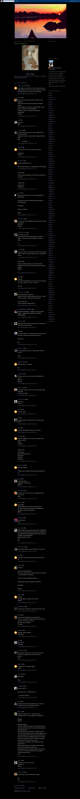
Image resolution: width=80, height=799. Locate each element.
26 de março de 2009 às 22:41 (27, 590)
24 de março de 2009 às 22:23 (27, 327)
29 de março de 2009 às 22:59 (27, 756)
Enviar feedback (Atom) (25, 791)
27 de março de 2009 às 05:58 (27, 611)
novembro (51, 117)
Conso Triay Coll (21, 399)
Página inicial (32, 788)
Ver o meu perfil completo (57, 86)
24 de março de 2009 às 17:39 (27, 179)
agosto (50, 143)
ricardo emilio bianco (22, 85)
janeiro (50, 112)
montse (19, 615)
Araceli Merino (21, 606)
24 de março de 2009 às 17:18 (27, 157)
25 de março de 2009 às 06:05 (27, 405)
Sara (19, 640)
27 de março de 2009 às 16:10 (27, 646)
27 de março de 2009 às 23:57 (27, 660)
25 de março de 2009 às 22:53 (27, 432)
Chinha (19, 193)
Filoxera (19, 594)
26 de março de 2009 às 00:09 (27, 446)
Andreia (19, 409)
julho (50, 93)
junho (50, 104)
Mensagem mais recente (19, 788)
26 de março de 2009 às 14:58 (27, 498)
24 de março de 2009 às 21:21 (27, 272)
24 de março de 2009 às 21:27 (27, 288)
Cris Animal (20, 130)
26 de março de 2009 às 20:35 (27, 561)
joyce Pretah (20, 686)
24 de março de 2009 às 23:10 (27, 344)
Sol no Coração (21, 546)
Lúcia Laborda (21, 490)
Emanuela (20, 664)
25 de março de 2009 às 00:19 (27, 370)
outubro (50, 119)
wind (19, 120)
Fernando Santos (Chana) (55, 68)
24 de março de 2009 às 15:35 (27, 93)
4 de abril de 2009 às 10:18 (26, 781)
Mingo (19, 701)
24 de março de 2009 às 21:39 (27, 305)
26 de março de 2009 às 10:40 (27, 475)
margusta (20, 565)
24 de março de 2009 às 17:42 (27, 189)
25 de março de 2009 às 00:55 (27, 395)
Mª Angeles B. (21, 218)
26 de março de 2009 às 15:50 (27, 524)
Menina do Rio (21, 387)
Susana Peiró (20, 160)
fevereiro (51, 99)
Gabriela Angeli (21, 362)
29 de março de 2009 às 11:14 (27, 707)
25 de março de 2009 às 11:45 (27, 413)
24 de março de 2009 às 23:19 (27, 358)
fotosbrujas (20, 630)
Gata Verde (20, 674)
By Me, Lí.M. (21, 348)
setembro (51, 121)
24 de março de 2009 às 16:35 (27, 116)
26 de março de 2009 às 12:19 (27, 486)
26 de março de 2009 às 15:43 (27, 514)
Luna (19, 555)
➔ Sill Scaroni (21, 772)
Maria (19, 276)
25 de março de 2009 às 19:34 (27, 424)
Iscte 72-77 (20, 321)
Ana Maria (20, 436)
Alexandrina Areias (22, 232)
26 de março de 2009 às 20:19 (27, 551)
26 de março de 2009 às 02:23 (27, 461)
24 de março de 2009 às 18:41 (27, 228)
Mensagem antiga (42, 788)
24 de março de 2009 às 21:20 (27, 257)
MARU (19, 97)
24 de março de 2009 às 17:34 (27, 168)
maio (50, 126)
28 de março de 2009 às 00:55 (27, 670)
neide (19, 331)
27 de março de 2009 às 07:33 (27, 636)
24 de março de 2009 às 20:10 (27, 245)
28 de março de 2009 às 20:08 (27, 697)
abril (50, 95)
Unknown (20, 147)
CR (18, 417)
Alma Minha (20, 517)
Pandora (19, 760)
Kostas (19, 427)
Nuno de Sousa (21, 650)
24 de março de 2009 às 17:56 (27, 215)
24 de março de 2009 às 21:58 (27, 317)
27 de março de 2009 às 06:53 (27, 626)
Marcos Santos (21, 465)
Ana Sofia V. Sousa (22, 292)
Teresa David (21, 528)
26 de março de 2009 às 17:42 (27, 543)
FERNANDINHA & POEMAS (24, 309)
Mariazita (20, 711)
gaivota (19, 478)
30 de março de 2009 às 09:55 (27, 768)
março (50, 97)
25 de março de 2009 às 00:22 (27, 383)
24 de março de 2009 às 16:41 (27, 126)
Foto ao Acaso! (40, 7)
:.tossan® (20, 249)
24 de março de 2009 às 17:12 (27, 143)
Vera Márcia (20, 373)
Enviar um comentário (19, 785)
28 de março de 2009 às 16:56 (27, 682)
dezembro (51, 115)
